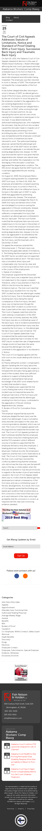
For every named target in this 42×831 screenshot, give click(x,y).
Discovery (6, 639)
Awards (5, 618)
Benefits (5, 621)
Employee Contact (10, 647)
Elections (5, 645)
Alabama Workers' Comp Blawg (21, 9)
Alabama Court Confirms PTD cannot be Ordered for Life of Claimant (23, 747)
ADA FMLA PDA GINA (11, 602)
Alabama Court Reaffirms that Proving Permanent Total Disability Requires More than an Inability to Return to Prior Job (23, 759)
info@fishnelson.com (13, 718)
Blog (8, 17)
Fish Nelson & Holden (29, 3)
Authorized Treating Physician (14, 613)
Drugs (4, 642)
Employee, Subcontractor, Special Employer (20, 650)
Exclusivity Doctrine (10, 656)
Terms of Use (10, 808)
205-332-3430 (11, 711)
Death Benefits (8, 637)
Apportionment (8, 607)
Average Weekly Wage (11, 615)
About (16, 17)
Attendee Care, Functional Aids (15, 610)
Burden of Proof (8, 626)
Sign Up (21, 555)
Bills (3, 623)
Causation (6, 629)
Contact (9, 20)
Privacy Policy (30, 808)
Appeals (5, 605)
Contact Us (21, 808)
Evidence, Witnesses (10, 653)
